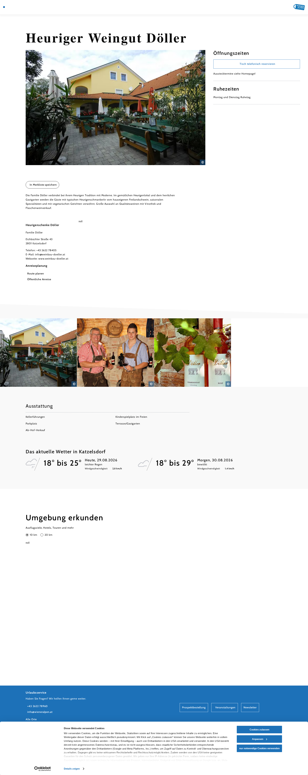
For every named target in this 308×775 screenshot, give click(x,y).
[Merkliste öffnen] (22, 7)
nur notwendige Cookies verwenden (259, 748)
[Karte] (13, 7)
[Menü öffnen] (4, 7)
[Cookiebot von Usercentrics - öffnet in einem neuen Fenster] (43, 768)
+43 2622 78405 (46, 250)
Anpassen (257, 739)
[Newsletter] (17, 7)
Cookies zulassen (259, 729)
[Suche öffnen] (27, 7)
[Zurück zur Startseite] (299, 7)
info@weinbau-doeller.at (50, 254)
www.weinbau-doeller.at (53, 258)
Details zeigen (72, 768)
